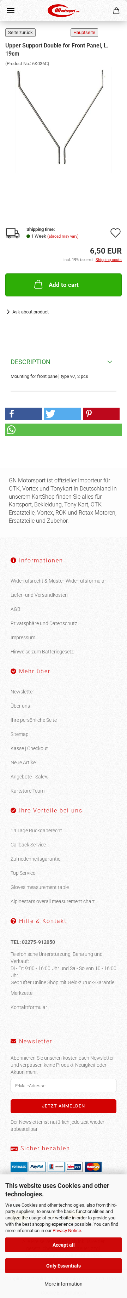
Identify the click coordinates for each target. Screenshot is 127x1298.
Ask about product (30, 311)
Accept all (64, 1245)
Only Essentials (63, 1266)
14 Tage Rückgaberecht (36, 830)
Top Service (23, 873)
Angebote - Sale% (29, 777)
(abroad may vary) (63, 236)
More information (63, 1284)
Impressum (23, 637)
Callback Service (28, 845)
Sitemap (20, 734)
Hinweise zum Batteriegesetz (42, 651)
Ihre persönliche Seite (34, 720)
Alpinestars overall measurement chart (53, 901)
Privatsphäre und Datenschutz (44, 623)
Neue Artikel (24, 762)
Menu (10, 10)
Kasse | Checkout (29, 748)
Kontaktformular (29, 1007)
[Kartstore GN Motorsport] (63, 10)
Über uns (20, 706)
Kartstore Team (27, 791)
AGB (15, 609)
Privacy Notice (67, 1230)
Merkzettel (22, 993)
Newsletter (22, 692)
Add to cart (64, 284)
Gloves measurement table (40, 887)
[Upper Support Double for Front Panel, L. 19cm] (63, 120)
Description (30, 361)
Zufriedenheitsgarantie (35, 859)
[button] (23, 414)
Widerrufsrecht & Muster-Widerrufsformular (58, 581)
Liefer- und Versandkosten (39, 595)
